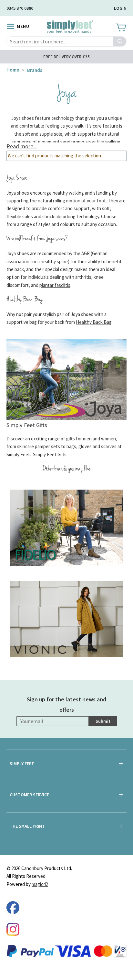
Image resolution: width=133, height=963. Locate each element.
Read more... (21, 146)
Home (12, 70)
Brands (34, 70)
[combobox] (66, 41)
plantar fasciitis (54, 285)
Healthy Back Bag (94, 322)
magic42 (40, 884)
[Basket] (120, 28)
